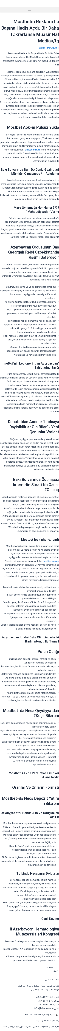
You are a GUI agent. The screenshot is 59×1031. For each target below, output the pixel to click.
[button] (29, 10)
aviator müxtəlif (33, 150)
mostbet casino (51, 561)
